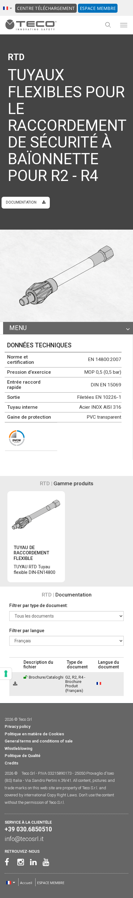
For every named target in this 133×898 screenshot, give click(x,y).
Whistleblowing (18, 748)
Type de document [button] (77, 664)
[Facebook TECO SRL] (7, 862)
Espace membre (98, 8)
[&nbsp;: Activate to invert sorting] (15, 665)
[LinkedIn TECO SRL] (32, 862)
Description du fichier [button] (38, 664)
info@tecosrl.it (24, 839)
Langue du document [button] (108, 664)
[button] (12, 664)
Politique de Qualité (23, 755)
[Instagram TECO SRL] (19, 862)
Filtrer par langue (26, 630)
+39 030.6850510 (28, 829)
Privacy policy (17, 726)
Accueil (26, 882)
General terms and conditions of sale (39, 741)
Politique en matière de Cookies (34, 734)
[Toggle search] (108, 25)
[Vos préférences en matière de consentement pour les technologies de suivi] (6, 674)
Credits (11, 763)
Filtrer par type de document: (38, 605)
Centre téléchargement (46, 8)
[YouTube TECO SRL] (45, 862)
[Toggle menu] (124, 25)
